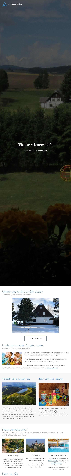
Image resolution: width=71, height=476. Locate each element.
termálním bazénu (56, 463)
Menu (67, 4)
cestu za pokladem (52, 368)
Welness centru (53, 461)
